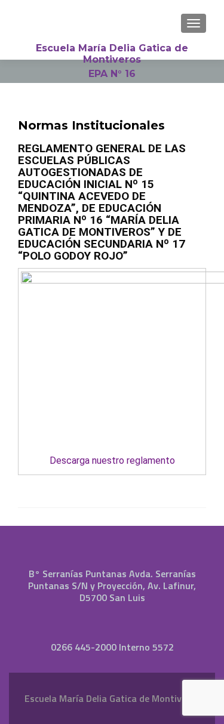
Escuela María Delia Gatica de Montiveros (112, 53)
